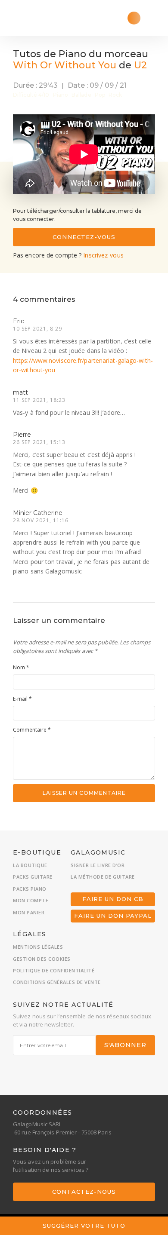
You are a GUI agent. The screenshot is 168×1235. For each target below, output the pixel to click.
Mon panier (28, 912)
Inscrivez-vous (103, 255)
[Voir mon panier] (134, 18)
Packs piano (30, 889)
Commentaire (32, 729)
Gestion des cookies (42, 959)
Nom (21, 667)
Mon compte (30, 900)
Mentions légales (38, 947)
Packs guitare (33, 876)
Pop (100, 95)
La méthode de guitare (103, 876)
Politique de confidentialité (53, 970)
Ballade (81, 95)
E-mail (22, 698)
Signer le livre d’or (97, 865)
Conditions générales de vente (57, 982)
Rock (115, 95)
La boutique (30, 865)
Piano (60, 95)
